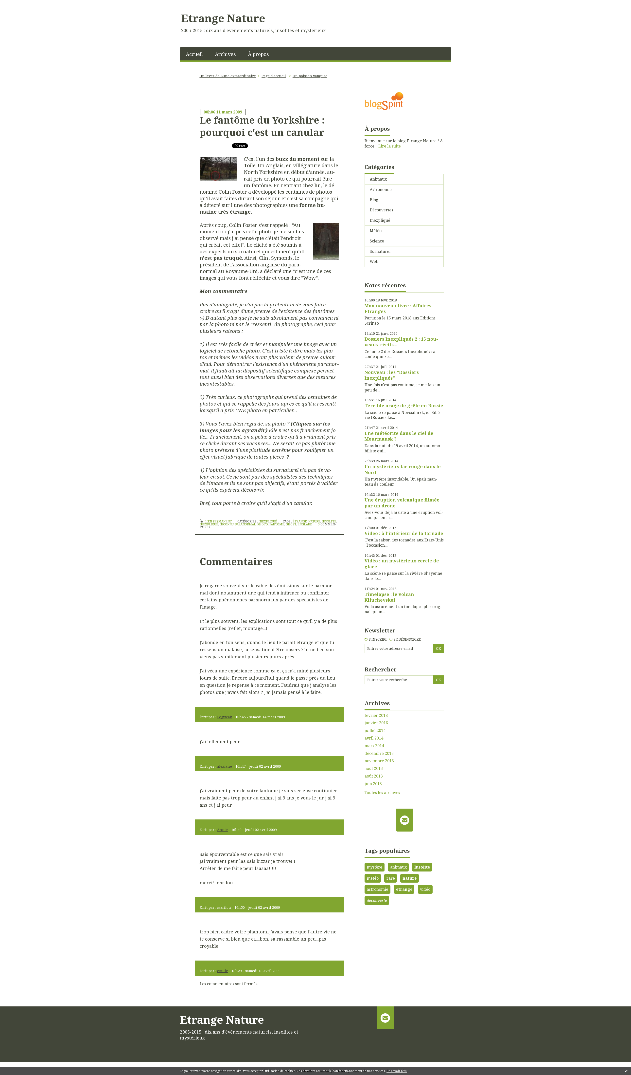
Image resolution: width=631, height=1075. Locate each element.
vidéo (425, 889)
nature (314, 521)
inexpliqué (209, 524)
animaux (398, 867)
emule (222, 970)
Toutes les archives (382, 792)
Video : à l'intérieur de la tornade (404, 533)
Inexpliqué (268, 521)
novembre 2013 (379, 760)
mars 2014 (374, 745)
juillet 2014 (375, 730)
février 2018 (376, 715)
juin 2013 (373, 783)
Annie (222, 829)
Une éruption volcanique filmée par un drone (402, 502)
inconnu (227, 524)
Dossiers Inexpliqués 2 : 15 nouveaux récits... (401, 342)
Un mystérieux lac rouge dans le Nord (403, 469)
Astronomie (381, 189)
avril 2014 (374, 738)
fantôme (276, 524)
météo (373, 878)
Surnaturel (380, 251)
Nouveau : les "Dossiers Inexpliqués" (392, 375)
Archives (225, 54)
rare (390, 878)
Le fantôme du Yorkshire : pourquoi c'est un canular (262, 125)
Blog (374, 200)
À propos (258, 54)
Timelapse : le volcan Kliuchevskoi (389, 597)
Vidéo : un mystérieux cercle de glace (402, 563)
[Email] (404, 820)
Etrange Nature (223, 18)
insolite (329, 521)
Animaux (378, 179)
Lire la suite (389, 146)
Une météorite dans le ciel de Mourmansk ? (399, 436)
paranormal (245, 524)
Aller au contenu (18, 4)
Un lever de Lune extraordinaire (227, 76)
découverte (377, 900)
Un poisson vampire (310, 76)
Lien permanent (218, 521)
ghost (291, 524)
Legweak (224, 717)
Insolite (422, 867)
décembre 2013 (379, 753)
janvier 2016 (376, 722)
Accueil (194, 54)
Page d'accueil (274, 76)
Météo (376, 230)
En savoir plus (396, 1071)
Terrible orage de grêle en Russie (404, 405)
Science (377, 241)
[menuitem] (194, 53)
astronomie (377, 889)
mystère (374, 867)
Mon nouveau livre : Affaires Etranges (398, 308)
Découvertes (381, 210)
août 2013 (374, 768)
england (305, 524)
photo (262, 524)
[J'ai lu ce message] (626, 1071)
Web (374, 261)
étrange (300, 521)
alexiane (224, 766)
